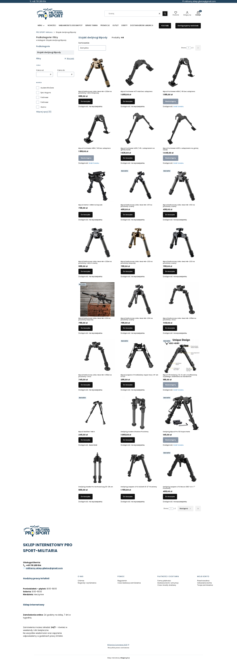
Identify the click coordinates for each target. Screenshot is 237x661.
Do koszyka (85, 101)
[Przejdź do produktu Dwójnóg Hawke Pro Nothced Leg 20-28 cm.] (97, 468)
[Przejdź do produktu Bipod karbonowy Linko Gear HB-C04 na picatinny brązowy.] (97, 299)
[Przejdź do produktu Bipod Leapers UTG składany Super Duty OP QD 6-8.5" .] (140, 356)
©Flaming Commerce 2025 (117, 645)
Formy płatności (164, 580)
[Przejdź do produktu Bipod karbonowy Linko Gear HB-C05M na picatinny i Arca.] (182, 299)
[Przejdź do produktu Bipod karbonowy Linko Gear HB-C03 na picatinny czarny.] (182, 242)
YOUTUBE (165, 25)
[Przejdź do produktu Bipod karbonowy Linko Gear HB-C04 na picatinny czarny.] (140, 299)
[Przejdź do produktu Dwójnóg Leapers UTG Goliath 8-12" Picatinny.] (140, 468)
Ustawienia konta (204, 583)
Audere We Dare (47, 88)
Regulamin (122, 580)
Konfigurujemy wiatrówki (188, 25)
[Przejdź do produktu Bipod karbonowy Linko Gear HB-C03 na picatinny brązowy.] (140, 242)
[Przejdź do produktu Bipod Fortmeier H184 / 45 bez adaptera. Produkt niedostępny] (182, 72)
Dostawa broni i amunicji (167, 583)
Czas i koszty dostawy (166, 585)
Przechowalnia (203, 580)
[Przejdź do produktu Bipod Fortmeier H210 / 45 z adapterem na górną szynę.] (140, 129)
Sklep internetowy (117, 658)
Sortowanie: (84, 43)
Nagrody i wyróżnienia (87, 583)
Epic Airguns (46, 93)
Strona (183, 48)
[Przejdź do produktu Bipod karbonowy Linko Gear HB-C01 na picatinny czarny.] (140, 186)
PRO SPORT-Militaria (44, 32)
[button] (165, 13)
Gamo (43, 107)
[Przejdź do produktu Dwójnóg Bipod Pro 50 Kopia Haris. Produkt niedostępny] (182, 413)
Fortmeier (44, 97)
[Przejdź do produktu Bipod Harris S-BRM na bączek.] (97, 186)
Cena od (40, 70)
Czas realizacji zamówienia (129, 583)
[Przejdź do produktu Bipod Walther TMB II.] (97, 413)
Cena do (61, 70)
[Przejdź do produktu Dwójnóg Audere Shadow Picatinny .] (140, 413)
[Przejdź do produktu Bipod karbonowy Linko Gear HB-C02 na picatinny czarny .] (182, 186)
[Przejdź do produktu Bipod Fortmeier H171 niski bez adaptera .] (140, 72)
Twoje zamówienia (205, 585)
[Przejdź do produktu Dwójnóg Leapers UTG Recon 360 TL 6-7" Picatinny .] (182, 468)
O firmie (81, 580)
